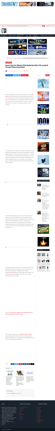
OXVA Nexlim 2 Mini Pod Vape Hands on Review (45, 187)
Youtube (3, 424)
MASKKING (22, 414)
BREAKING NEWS (5, 35)
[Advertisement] (27, 15)
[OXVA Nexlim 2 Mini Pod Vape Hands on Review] (39, 185)
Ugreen (39, 421)
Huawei (8, 62)
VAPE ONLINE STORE (24, 407)
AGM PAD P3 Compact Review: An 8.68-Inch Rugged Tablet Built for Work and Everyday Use (18, 26)
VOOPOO (21, 410)
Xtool (39, 417)
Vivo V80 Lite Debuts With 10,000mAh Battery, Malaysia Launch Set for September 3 (9, 380)
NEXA (21, 413)
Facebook (3, 422)
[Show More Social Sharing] (30, 75)
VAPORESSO (22, 408)
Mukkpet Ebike (40, 420)
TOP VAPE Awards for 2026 (20, 35)
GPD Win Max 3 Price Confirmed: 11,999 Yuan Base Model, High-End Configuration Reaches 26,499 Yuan (20, 381)
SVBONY (39, 407)
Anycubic (39, 416)
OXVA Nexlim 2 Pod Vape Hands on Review (46, 195)
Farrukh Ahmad (12, 70)
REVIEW (42, 35)
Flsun (39, 414)
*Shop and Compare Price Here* (7, 421)
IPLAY (21, 417)
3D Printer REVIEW (44, 180)
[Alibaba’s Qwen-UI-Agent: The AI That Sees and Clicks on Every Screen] (30, 373)
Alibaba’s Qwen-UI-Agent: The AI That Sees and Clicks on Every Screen (30, 379)
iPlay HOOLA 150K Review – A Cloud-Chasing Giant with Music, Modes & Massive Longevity (45, 217)
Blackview (39, 410)
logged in (13, 393)
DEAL (49, 35)
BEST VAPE (30, 35)
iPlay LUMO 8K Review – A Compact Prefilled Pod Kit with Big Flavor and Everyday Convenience (45, 204)
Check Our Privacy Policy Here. (7, 416)
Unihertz (39, 413)
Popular (39, 180)
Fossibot (39, 411)
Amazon (10, 35)
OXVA (21, 411)
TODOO (21, 419)
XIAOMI (50, 180)
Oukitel (39, 419)
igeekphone (10, 429)
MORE (46, 35)
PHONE (14, 35)
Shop (52, 35)
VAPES (27, 35)
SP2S (21, 416)
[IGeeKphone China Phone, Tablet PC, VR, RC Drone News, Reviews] (4, 31)
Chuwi (39, 408)
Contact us (4, 415)
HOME (1, 35)
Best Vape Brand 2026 (35, 35)
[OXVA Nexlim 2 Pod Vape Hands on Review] (39, 193)
